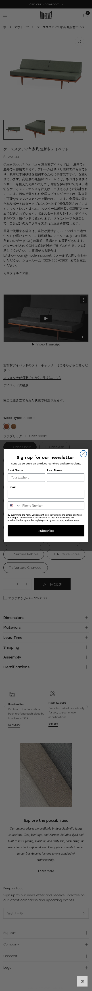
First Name (15, 470)
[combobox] (14, 506)
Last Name (54, 470)
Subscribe (46, 531)
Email (11, 487)
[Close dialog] (83, 453)
